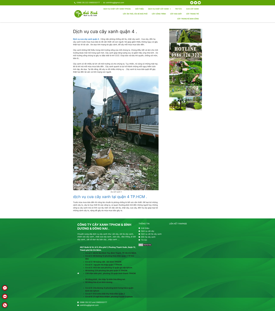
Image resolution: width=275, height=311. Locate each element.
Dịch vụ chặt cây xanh (158, 9)
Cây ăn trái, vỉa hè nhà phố (135, 14)
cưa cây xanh (192, 9)
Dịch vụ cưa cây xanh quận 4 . (86, 39)
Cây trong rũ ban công (188, 19)
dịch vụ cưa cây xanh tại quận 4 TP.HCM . (110, 196)
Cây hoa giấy (176, 14)
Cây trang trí (192, 14)
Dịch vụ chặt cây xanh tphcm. (117, 9)
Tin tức (178, 9)
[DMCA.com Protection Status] (145, 245)
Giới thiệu (139, 9)
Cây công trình (159, 14)
